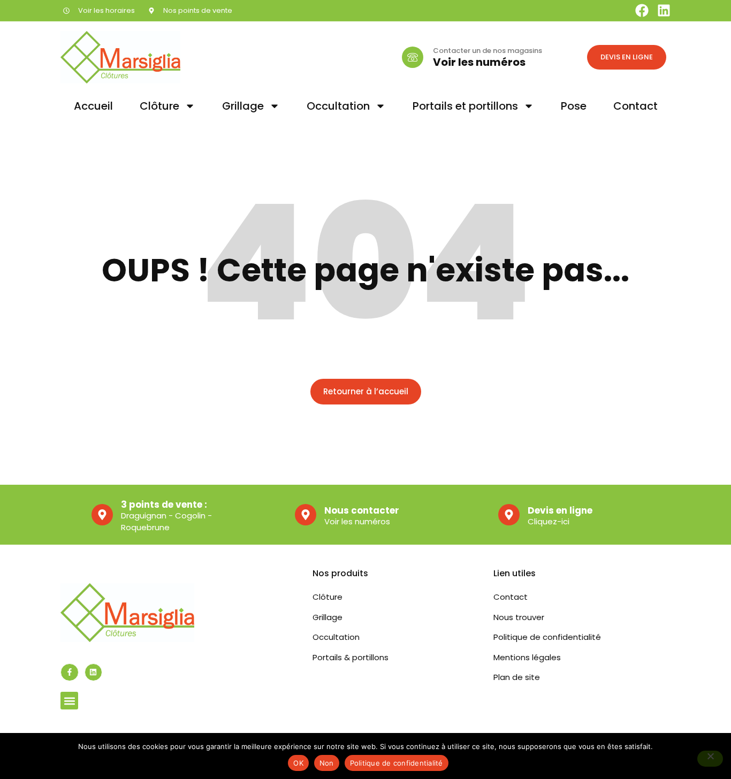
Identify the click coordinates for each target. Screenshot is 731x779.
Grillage (243, 106)
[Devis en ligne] (509, 514)
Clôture (159, 106)
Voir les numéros (479, 62)
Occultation (338, 106)
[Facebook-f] (69, 672)
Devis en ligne (560, 510)
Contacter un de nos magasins (487, 50)
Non (326, 763)
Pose (574, 106)
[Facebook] (642, 10)
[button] (69, 700)
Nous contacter (361, 510)
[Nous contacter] (305, 514)
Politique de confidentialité (396, 763)
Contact (635, 106)
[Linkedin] (664, 10)
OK (298, 763)
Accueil (93, 106)
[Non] (710, 759)
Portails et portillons (465, 106)
